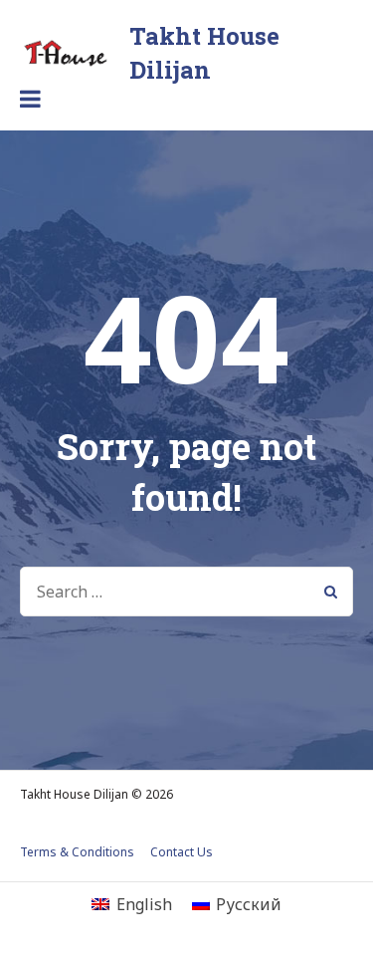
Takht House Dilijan (204, 53)
